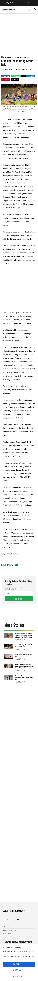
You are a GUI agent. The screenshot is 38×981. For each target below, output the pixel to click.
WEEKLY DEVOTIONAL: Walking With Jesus (23, 655)
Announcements (9, 565)
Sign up (19, 598)
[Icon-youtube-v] (18, 919)
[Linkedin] (14, 919)
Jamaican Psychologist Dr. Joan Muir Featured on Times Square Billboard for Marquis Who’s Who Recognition (23, 635)
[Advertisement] (19, 33)
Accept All (19, 964)
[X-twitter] (7, 919)
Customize (19, 970)
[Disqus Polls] (19, 767)
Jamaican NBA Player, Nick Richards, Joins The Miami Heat (24, 646)
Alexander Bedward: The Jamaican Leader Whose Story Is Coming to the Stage (24, 677)
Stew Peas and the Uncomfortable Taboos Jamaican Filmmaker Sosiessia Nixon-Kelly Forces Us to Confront (24, 666)
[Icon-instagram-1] (11, 919)
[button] (29, 9)
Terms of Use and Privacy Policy (15, 588)
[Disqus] (19, 823)
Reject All (19, 976)
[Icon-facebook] (4, 919)
